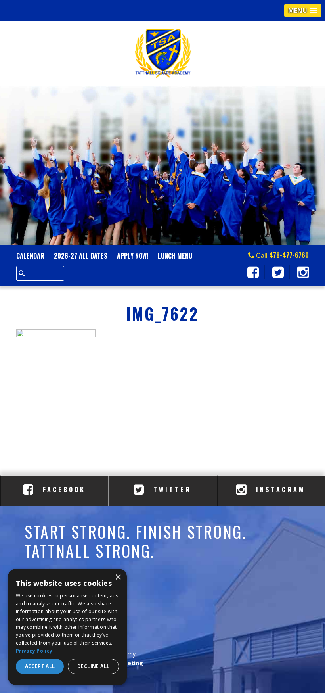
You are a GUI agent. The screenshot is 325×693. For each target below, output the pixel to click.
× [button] (118, 577)
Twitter (170, 489)
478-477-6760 (289, 255)
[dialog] (67, 627)
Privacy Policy (34, 650)
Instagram (279, 489)
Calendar (30, 256)
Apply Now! (132, 256)
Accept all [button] (40, 666)
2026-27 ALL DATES (80, 256)
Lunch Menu (175, 256)
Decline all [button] (93, 666)
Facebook (62, 489)
